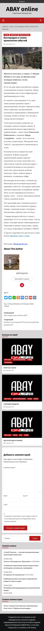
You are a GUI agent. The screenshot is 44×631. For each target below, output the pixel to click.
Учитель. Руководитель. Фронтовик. (17, 561)
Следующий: (21, 322)
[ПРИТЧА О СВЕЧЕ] (22, 351)
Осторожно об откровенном (14, 575)
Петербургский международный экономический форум (22, 589)
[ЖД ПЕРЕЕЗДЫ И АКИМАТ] (22, 424)
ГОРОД (6, 35)
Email (25, 496)
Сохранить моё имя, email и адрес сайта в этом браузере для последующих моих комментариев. (20, 518)
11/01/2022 (8, 44)
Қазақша (22, 1)
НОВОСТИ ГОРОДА (24, 35)
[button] (4, 20)
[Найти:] (16, 538)
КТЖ (20, 435)
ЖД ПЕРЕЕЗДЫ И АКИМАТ (13, 440)
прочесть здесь (16, 236)
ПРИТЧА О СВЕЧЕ (10, 368)
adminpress (22, 273)
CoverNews (22, 628)
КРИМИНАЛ (14, 35)
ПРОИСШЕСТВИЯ (27, 304)
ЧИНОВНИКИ (8, 362)
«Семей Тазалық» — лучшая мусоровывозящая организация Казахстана (21, 553)
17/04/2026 (8, 443)
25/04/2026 (8, 407)
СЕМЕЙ (6, 306)
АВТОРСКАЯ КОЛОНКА (19, 360)
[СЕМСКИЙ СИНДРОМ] (22, 388)
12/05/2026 (8, 370)
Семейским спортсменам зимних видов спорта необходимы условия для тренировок (21, 567)
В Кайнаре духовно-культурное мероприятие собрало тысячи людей (20, 580)
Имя (6, 496)
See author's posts (22, 279)
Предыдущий (15, 314)
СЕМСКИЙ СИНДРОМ (11, 404)
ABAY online (22, 9)
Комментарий (10, 467)
